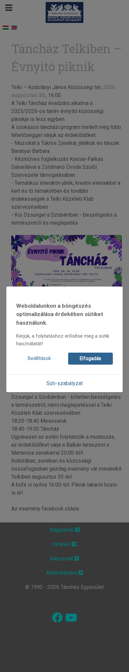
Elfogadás (90, 358)
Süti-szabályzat (64, 383)
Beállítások (39, 358)
